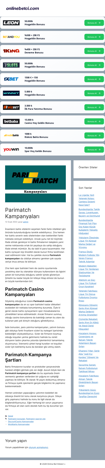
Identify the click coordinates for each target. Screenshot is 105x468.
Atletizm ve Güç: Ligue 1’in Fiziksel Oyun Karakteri (87, 283)
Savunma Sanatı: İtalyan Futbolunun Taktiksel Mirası (88, 368)
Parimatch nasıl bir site (35, 419)
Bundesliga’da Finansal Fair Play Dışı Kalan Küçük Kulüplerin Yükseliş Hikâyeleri (88, 227)
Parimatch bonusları (16, 419)
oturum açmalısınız (38, 447)
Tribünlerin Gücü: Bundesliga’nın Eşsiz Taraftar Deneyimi (89, 393)
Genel (10, 416)
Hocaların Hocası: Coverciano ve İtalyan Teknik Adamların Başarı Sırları (88, 340)
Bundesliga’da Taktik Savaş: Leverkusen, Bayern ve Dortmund (89, 212)
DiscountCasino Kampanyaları (21, 421)
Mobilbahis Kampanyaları (19, 424)
